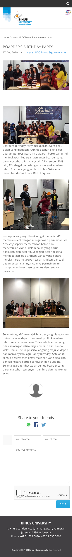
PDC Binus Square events (33, 37)
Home (6, 37)
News (15, 37)
